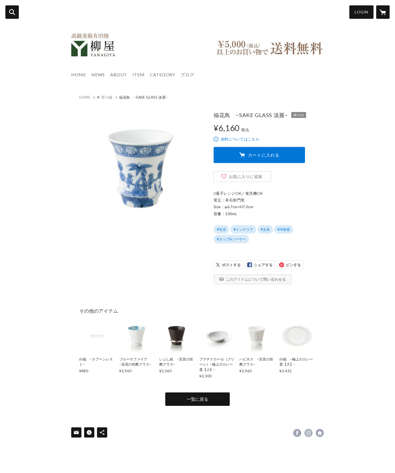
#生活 (221, 229)
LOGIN (361, 12)
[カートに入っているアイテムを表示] (383, 12)
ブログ (187, 74)
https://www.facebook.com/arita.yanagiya (297, 433)
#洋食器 (283, 229)
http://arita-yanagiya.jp (320, 433)
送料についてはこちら (240, 139)
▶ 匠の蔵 (105, 97)
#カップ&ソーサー (231, 239)
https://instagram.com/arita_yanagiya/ (308, 433)
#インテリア (243, 229)
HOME (78, 74)
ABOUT (118, 74)
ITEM (138, 74)
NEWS (98, 74)
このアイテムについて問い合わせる (256, 279)
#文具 (265, 229)
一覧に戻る (197, 399)
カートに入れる (264, 154)
